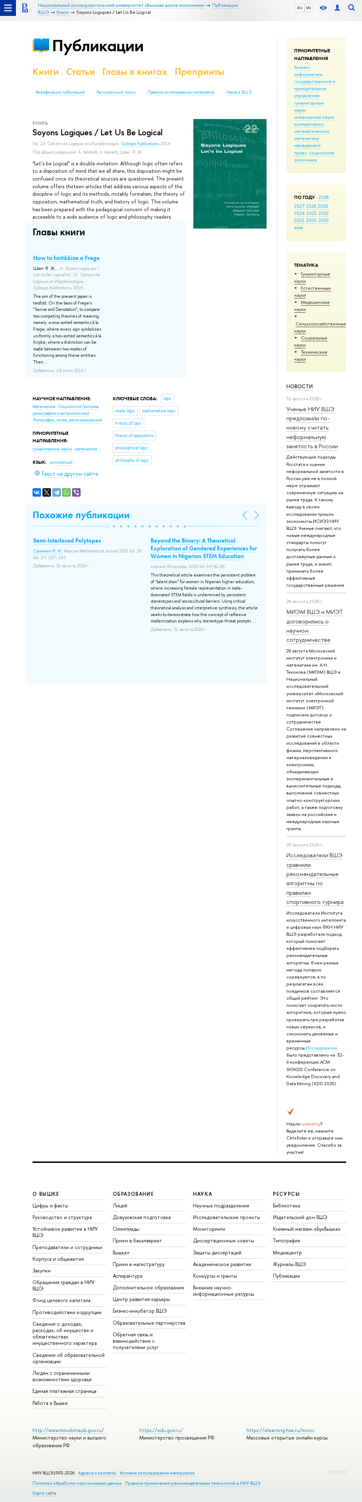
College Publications (140, 144)
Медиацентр (287, 1252)
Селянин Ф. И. (47, 551)
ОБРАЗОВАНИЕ (133, 1193)
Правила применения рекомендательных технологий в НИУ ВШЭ (193, 1483)
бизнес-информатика (308, 70)
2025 (323, 206)
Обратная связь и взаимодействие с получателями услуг (135, 1340)
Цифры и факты (50, 1205)
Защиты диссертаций (217, 1252)
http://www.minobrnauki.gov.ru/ (68, 1430)
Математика (44, 406)
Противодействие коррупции (67, 1312)
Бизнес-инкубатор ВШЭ (140, 1310)
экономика (305, 159)
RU (300, 7)
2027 (299, 206)
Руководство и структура (62, 1217)
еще (298, 227)
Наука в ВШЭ (238, 92)
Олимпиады (126, 1228)
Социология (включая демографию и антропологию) (66, 410)
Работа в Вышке (50, 1403)
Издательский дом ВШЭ (300, 1217)
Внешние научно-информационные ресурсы (223, 1290)
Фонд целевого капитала (61, 1300)
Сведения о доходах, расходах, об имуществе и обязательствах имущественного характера (65, 1333)
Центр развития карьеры (141, 1299)
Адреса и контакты (97, 1473)
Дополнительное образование (148, 1287)
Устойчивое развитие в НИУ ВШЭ (65, 1231)
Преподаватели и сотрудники (67, 1247)
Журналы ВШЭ (289, 1264)
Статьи (80, 71)
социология (321, 152)
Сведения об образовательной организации (69, 1358)
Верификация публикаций (60, 92)
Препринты (199, 71)
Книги (46, 71)
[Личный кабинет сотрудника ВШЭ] (337, 8)
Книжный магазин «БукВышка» (307, 1228)
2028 (324, 197)
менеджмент (307, 145)
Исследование (321, 1048)
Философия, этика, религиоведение (67, 420)
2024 (299, 213)
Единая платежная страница (65, 1391)
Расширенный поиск (116, 92)
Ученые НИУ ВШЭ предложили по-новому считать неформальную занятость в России (312, 427)
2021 (299, 220)
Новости (299, 386)
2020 (311, 220)
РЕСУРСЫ (286, 1193)
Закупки (42, 1270)
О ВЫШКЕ (46, 1193)
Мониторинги (209, 1228)
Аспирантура (127, 1275)
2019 (324, 220)
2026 (311, 206)
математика (306, 138)
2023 (311, 213)
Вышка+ (121, 1252)
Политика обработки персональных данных (77, 1483)
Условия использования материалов (157, 1473)
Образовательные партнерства (149, 1322)
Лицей (120, 1205)
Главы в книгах (135, 71)
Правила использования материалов (181, 92)
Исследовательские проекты (226, 1217)
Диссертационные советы (223, 1240)
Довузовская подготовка (142, 1217)
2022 (324, 213)
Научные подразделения (221, 1205)
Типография (286, 1240)
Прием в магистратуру (139, 1264)
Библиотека (286, 1205)
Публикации (98, 45)
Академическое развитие (222, 1264)
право (300, 152)
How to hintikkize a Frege (66, 258)
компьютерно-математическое (311, 127)
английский (61, 462)
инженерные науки (314, 117)
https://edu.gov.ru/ (161, 1430)
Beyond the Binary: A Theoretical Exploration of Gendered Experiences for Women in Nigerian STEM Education (204, 548)
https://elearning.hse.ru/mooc (280, 1430)
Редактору (337, 1471)
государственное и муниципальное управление (314, 88)
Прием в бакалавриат (137, 1240)
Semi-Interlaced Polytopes (67, 540)
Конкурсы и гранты (215, 1275)
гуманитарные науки (53, 449)
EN (308, 7)
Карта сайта (44, 1493)
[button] (107, 526)
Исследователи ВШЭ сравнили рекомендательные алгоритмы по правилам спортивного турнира (315, 878)
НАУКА (202, 1193)
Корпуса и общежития (58, 1258)
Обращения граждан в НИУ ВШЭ (64, 1285)
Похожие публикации (81, 515)
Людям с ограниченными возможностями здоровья (62, 1376)
